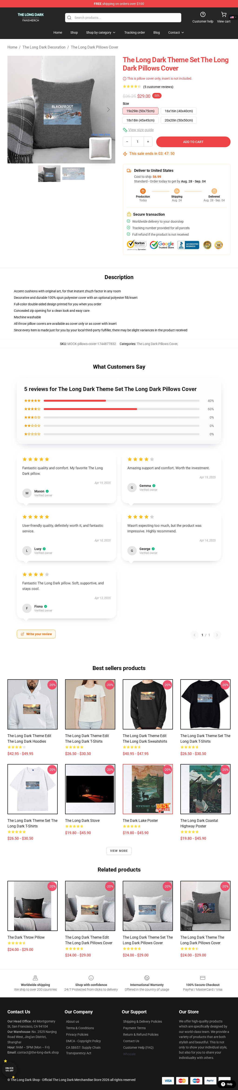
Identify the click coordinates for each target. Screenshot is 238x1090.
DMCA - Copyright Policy (83, 1041)
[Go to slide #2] (73, 173)
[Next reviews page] (217, 635)
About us (72, 1021)
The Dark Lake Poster (140, 820)
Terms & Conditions (80, 1028)
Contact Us (131, 1041)
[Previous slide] (15, 109)
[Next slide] (108, 109)
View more (119, 850)
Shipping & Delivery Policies (142, 1021)
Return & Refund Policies (141, 1034)
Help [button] (229, 1084)
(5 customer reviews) (158, 87)
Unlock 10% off (9, 1069)
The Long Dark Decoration (44, 47)
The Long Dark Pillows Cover (94, 47)
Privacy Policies (77, 1034)
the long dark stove (82, 820)
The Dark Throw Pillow (26, 937)
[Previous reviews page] (194, 635)
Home (12, 47)
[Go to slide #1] (49, 173)
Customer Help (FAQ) (138, 1047)
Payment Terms (134, 1028)
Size (126, 103)
